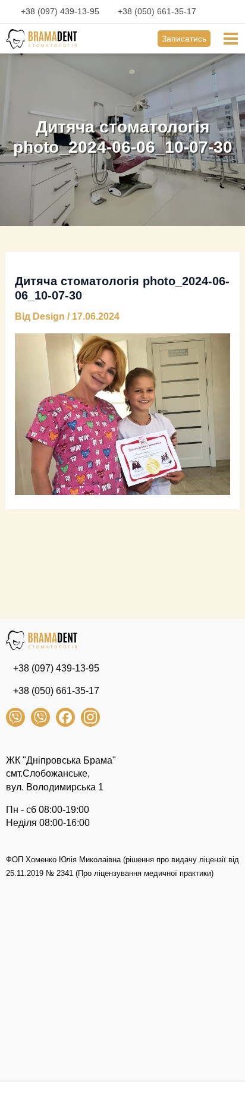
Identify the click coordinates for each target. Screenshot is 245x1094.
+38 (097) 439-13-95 (60, 11)
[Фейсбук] (65, 717)
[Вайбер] (15, 717)
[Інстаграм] (90, 717)
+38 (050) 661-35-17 (157, 11)
